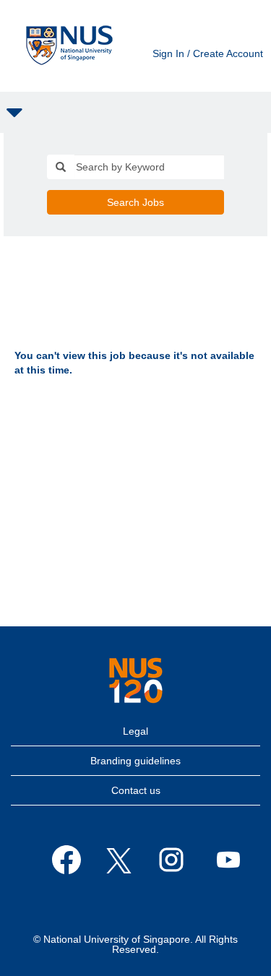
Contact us (135, 790)
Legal (135, 731)
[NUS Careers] (69, 46)
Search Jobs (135, 202)
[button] (135, 112)
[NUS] (136, 680)
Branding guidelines (135, 760)
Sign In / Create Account (207, 53)
